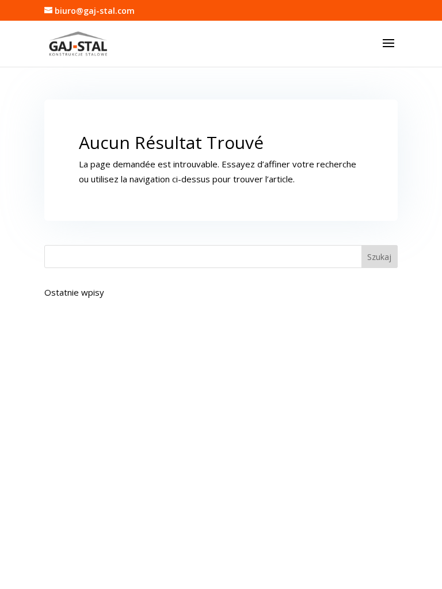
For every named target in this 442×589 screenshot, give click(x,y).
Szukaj (379, 256)
